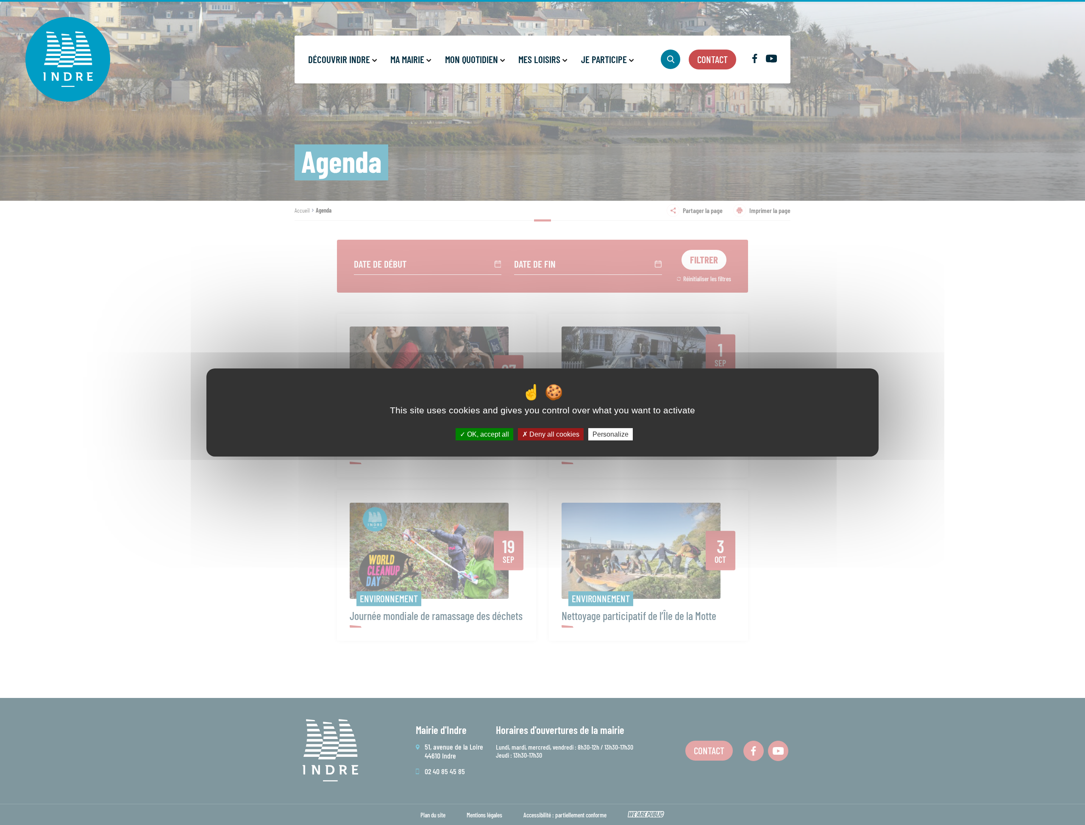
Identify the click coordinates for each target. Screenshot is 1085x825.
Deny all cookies (553, 434)
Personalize (611, 434)
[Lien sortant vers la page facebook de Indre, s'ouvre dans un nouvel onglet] (754, 60)
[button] (342, 59)
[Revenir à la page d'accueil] (67, 59)
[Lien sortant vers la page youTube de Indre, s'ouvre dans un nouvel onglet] (771, 60)
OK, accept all (487, 434)
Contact (712, 59)
